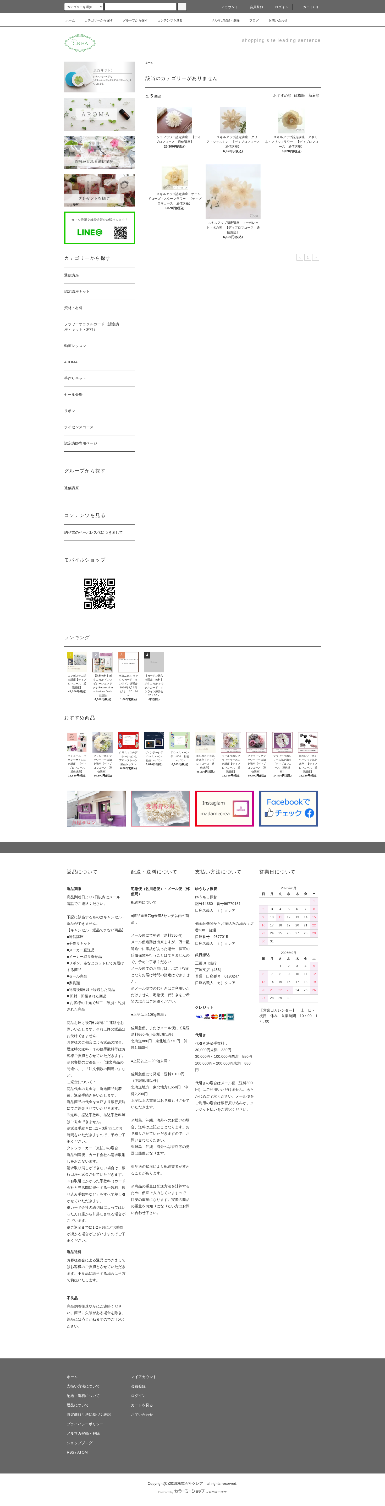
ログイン (282, 7)
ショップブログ (79, 1443)
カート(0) (310, 7)
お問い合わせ (277, 20)
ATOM (82, 1452)
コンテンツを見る (170, 20)
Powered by (165, 1492)
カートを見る (142, 1405)
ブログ (254, 20)
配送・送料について (83, 1396)
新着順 (314, 95)
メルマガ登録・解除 (225, 20)
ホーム (70, 20)
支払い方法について (83, 1386)
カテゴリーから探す (99, 20)
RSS (70, 1452)
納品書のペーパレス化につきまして (93, 532)
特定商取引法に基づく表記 (89, 1414)
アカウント (230, 7)
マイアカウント (144, 1377)
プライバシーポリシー (85, 1424)
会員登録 (257, 7)
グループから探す (135, 20)
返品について (78, 1405)
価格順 (299, 95)
